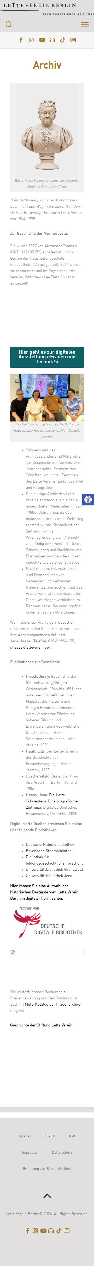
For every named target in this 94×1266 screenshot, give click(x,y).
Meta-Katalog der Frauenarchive (53, 1005)
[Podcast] (52, 40)
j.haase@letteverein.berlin (32, 648)
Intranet (24, 1136)
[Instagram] (31, 40)
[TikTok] (62, 40)
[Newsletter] (73, 40)
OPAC (72, 1136)
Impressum (31, 1153)
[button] (88, 499)
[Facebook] (21, 40)
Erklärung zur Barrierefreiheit (47, 1169)
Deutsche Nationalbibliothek (50, 845)
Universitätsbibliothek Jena (49, 876)
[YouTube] (42, 40)
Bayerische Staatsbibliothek (50, 851)
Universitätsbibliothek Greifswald (54, 870)
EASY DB (49, 1136)
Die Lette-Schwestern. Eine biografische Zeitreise (52, 801)
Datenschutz (62, 1153)
